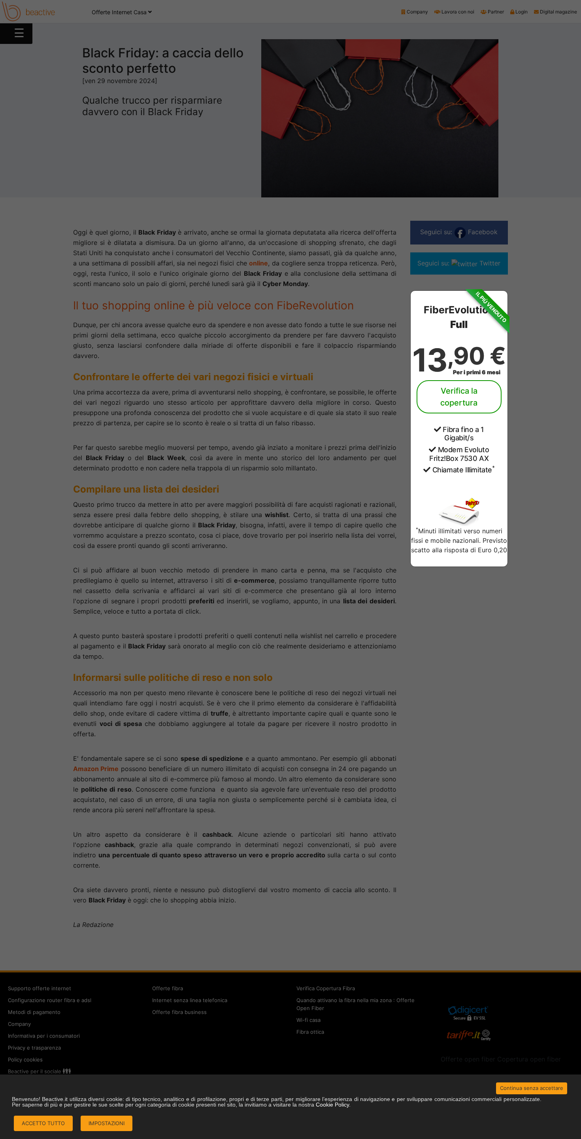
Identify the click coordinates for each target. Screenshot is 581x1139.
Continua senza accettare (531, 1088)
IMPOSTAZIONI (106, 1123)
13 (459, 360)
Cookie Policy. (333, 1104)
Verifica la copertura (458, 396)
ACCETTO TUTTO (43, 1123)
